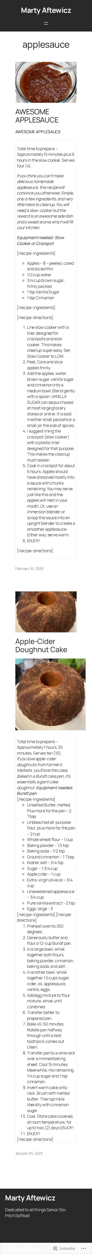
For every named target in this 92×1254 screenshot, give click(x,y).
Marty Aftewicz (46, 10)
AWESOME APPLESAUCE (37, 116)
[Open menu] (46, 23)
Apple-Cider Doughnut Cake (41, 645)
